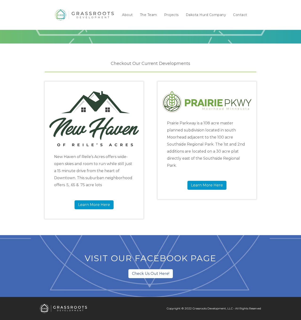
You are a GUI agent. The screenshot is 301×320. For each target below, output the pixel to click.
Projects (171, 15)
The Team (148, 15)
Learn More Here (94, 204)
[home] (84, 15)
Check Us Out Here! (150, 273)
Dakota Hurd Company (206, 15)
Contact (240, 15)
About (127, 15)
